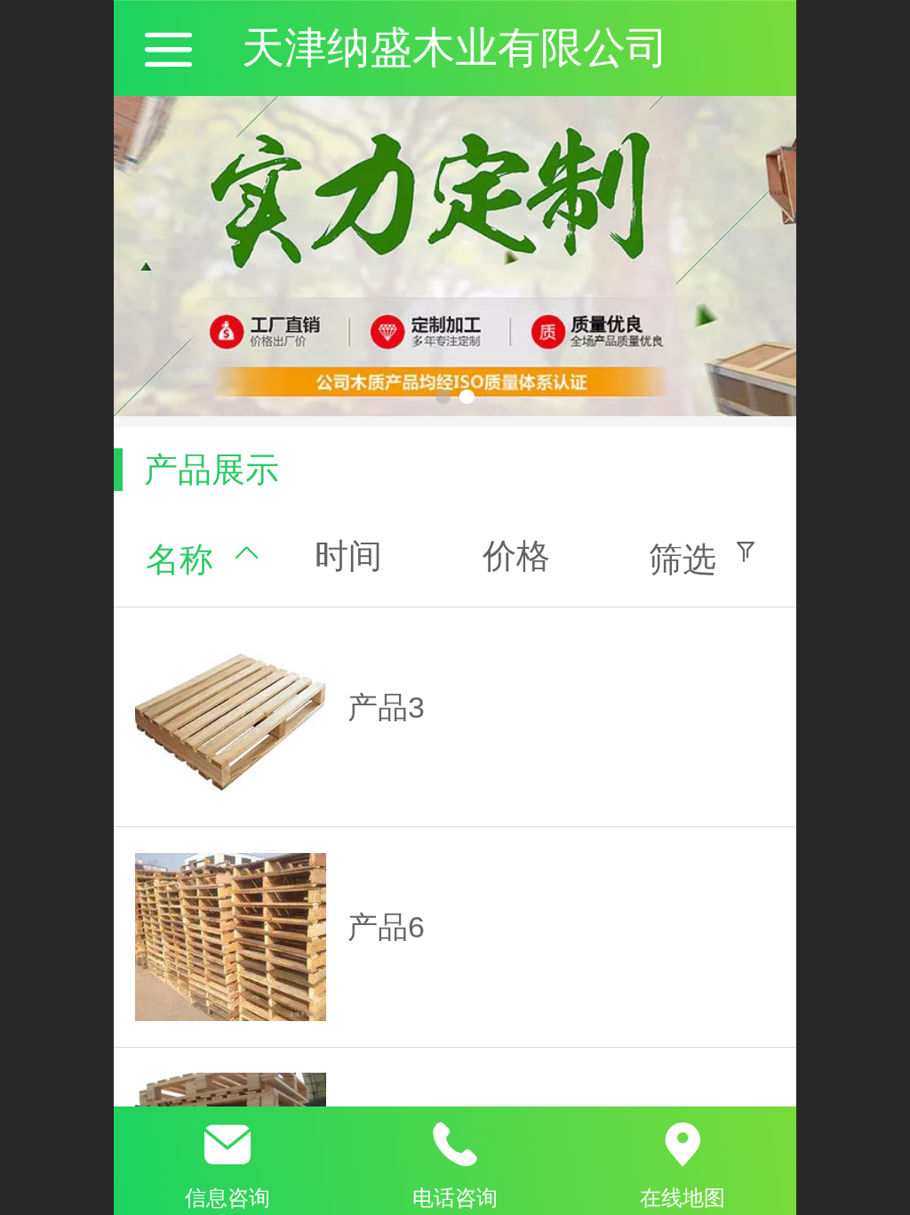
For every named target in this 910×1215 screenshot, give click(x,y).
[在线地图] (682, 1145)
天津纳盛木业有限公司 (455, 47)
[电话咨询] (455, 1145)
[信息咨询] (227, 1145)
